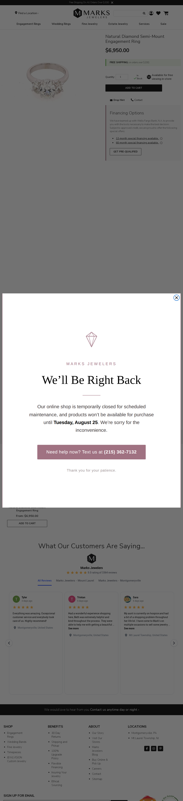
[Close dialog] (176, 298)
